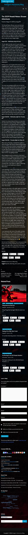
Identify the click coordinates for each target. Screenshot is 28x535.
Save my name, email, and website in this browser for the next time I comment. (14, 424)
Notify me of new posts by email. (10, 432)
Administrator (4, 357)
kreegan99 (18, 21)
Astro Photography (9, 303)
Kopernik (7, 263)
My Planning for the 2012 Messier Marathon (12, 355)
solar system (18, 263)
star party (23, 263)
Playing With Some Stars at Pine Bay (7, 478)
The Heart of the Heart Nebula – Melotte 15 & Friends (10, 487)
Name (3, 404)
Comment (3, 386)
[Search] (26, 9)
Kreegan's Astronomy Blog (14, 4)
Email (2, 410)
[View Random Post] (23, 9)
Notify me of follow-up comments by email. (13, 429)
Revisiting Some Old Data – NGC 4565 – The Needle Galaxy (12, 480)
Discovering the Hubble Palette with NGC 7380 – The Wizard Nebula (13, 482)
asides (4, 303)
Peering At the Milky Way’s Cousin (10, 331)
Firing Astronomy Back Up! (8, 305)
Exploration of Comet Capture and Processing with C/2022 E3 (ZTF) (13, 485)
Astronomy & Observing (11, 261)
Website (3, 417)
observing (12, 263)
